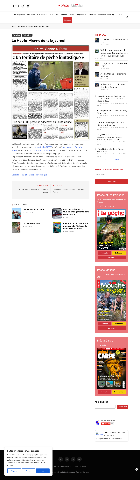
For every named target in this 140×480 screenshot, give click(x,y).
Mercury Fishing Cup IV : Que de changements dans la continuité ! (76, 212)
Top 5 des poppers (31, 223)
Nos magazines (19, 14)
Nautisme (92, 14)
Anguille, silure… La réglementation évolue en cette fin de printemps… (110, 137)
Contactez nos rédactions (62, 466)
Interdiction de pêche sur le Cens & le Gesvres (110, 123)
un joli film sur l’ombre (40, 150)
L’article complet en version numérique (29, 174)
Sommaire (104, 253)
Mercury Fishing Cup (106, 14)
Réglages (14, 471)
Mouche (64, 14)
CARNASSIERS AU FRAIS (34, 209)
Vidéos (119, 14)
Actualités (31, 14)
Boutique (67, 20)
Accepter (42, 471)
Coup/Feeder (81, 14)
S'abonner (119, 253)
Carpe (51, 14)
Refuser (28, 471)
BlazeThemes (83, 472)
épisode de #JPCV (43, 147)
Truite (71, 14)
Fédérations (27, 35)
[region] (28, 461)
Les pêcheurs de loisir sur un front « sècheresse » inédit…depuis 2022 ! (111, 98)
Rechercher (101, 402)
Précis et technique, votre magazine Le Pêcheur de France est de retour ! (75, 226)
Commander (118, 392)
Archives (111, 257)
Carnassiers (42, 14)
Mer (57, 14)
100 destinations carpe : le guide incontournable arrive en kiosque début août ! (114, 53)
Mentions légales (80, 466)
